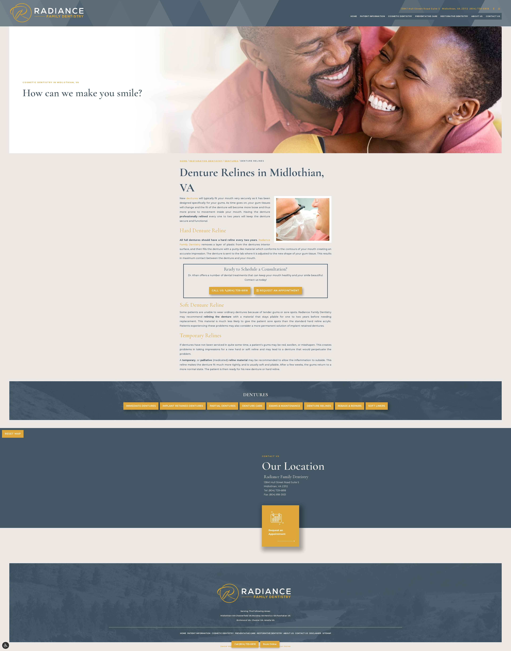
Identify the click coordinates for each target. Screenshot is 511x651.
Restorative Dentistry (454, 16)
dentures (192, 198)
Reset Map (13, 433)
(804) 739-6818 (479, 8)
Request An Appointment (279, 290)
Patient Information (372, 16)
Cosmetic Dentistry (400, 16)
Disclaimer (315, 633)
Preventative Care (426, 16)
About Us (477, 16)
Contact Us (493, 16)
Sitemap (326, 633)
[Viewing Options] (5, 645)
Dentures (231, 161)
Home (354, 16)
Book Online (270, 644)
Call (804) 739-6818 (245, 644)
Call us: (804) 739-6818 (230, 290)
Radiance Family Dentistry (286, 476)
